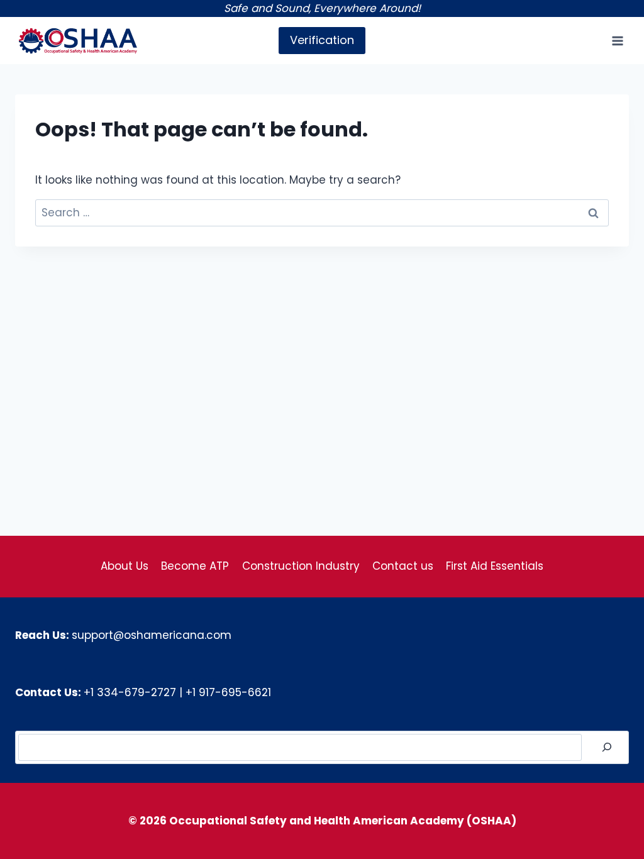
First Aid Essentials (494, 566)
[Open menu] (617, 40)
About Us (124, 566)
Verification (322, 40)
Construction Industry (301, 566)
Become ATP (195, 566)
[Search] (607, 747)
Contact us (402, 566)
